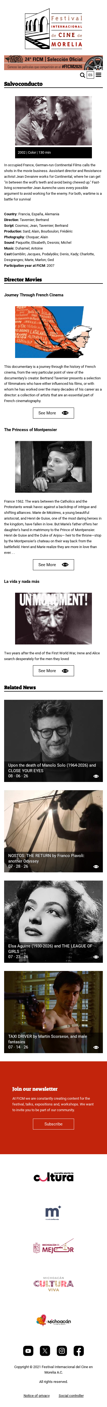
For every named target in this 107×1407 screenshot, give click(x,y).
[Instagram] (62, 1355)
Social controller (71, 1396)
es (90, 75)
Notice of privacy (37, 1396)
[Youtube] (28, 1355)
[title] (53, 1190)
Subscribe (53, 1124)
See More (47, 413)
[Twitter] (45, 1355)
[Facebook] (79, 1355)
